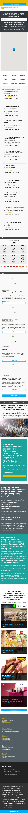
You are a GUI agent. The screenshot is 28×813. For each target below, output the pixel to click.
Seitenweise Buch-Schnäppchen (12, 624)
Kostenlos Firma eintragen (10, 774)
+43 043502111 (9, 212)
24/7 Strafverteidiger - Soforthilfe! (12, 292)
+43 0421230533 (9, 96)
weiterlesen (14, 303)
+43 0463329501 (9, 158)
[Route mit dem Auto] (17, 100)
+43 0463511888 (9, 127)
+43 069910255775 (10, 185)
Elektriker (22, 79)
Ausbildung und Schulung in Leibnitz (10, 319)
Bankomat (14, 75)
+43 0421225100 (9, 113)
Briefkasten (22, 75)
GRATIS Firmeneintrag (14, 4)
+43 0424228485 (9, 227)
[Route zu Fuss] (23, 100)
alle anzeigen (14, 395)
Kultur (9, 602)
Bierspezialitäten (7, 650)
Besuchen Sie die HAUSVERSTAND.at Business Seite (15, 475)
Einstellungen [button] (8, 807)
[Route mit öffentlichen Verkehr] (19, 100)
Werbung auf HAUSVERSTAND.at (12, 768)
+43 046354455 (9, 143)
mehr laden (14, 392)
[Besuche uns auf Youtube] (10, 780)
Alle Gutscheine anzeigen (14, 710)
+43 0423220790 (9, 199)
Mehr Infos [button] (10, 805)
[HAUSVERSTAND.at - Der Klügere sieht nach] (14, 8)
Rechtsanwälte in (6, 290)
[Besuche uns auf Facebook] (3, 780)
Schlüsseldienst (22, 83)
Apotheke (5, 75)
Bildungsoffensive (7, 320)
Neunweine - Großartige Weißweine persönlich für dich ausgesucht (12, 701)
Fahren (19, 602)
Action (24, 602)
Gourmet (4, 602)
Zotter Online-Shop (8, 677)
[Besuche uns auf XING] (14, 780)
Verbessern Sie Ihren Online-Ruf (12, 771)
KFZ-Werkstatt (14, 83)
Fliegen (14, 602)
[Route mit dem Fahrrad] (21, 100)
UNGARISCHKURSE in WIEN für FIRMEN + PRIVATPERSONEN (12, 379)
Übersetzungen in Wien (7, 348)
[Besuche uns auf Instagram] (7, 780)
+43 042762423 (9, 170)
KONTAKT (5, 349)
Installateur (5, 83)
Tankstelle (14, 79)
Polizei (5, 79)
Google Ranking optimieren (10, 769)
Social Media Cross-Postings (11, 773)
